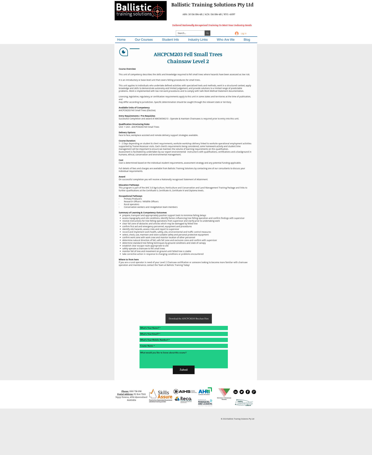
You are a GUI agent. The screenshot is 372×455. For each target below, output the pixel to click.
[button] (146, 40)
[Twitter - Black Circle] (241, 392)
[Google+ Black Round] (254, 392)
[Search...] (207, 33)
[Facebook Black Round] (248, 392)
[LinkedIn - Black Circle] (235, 392)
